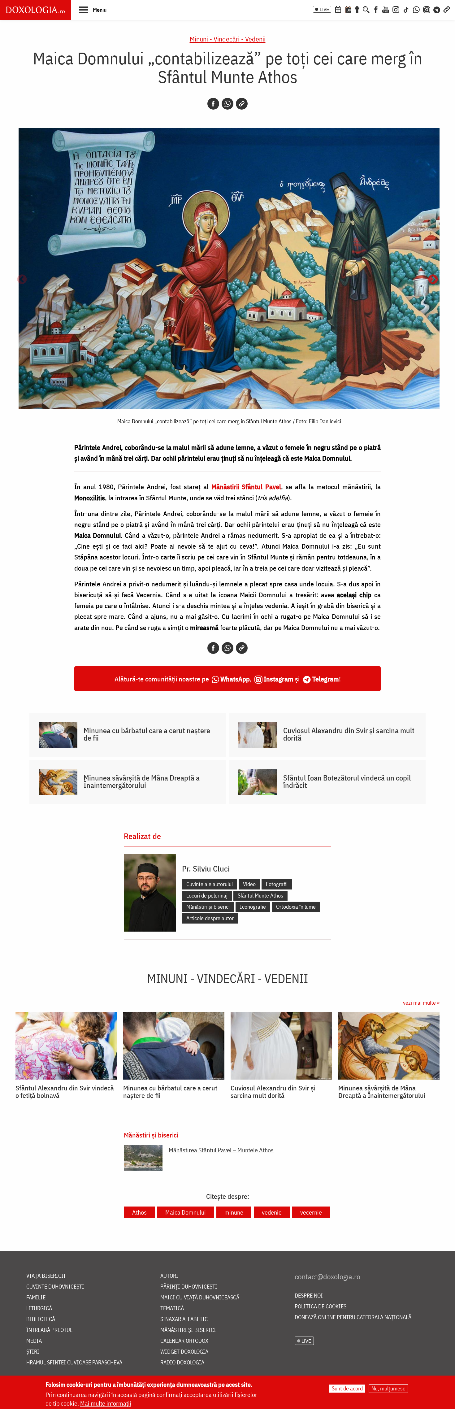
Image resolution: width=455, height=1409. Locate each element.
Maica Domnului (185, 1212)
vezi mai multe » (421, 1002)
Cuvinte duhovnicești (55, 1287)
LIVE (324, 9)
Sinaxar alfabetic (184, 1319)
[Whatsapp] (227, 104)
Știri (32, 1352)
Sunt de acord (347, 1388)
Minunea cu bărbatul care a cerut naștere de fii (147, 734)
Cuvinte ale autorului (209, 884)
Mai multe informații (105, 1403)
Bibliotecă (40, 1319)
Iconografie (253, 906)
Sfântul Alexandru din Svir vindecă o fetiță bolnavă (64, 1091)
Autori (169, 1276)
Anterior (21, 279)
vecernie (311, 1212)
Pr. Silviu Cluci (206, 868)
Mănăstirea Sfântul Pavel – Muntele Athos (221, 1150)
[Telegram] (437, 9)
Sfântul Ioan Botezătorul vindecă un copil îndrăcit (347, 781)
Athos (139, 1212)
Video (249, 884)
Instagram (278, 678)
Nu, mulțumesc (388, 1388)
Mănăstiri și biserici (208, 906)
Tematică (172, 1308)
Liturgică (39, 1308)
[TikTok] (406, 9)
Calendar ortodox (184, 1341)
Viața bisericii (46, 1276)
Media (34, 1341)
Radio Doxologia (182, 1362)
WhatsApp (235, 678)
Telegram (325, 678)
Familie (36, 1297)
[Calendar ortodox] (338, 9)
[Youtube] (385, 9)
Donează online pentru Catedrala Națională (353, 1317)
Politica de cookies (320, 1306)
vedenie (272, 1212)
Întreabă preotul (49, 1330)
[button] (92, 10)
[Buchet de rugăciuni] (357, 9)
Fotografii (277, 884)
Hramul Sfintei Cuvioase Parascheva (74, 1362)
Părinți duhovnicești (188, 1287)
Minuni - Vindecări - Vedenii (228, 38)
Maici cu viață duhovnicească (199, 1297)
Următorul (433, 279)
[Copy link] (242, 104)
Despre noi (309, 1296)
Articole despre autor (210, 918)
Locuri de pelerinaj (207, 895)
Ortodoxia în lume (296, 906)
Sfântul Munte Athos (260, 895)
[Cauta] (366, 9)
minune (233, 1212)
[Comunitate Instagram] (426, 9)
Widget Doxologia (184, 1352)
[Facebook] (376, 9)
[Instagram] (396, 9)
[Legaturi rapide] (446, 9)
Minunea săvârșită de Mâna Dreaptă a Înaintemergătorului (142, 781)
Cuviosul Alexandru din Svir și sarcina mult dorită (348, 734)
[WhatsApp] (416, 9)
